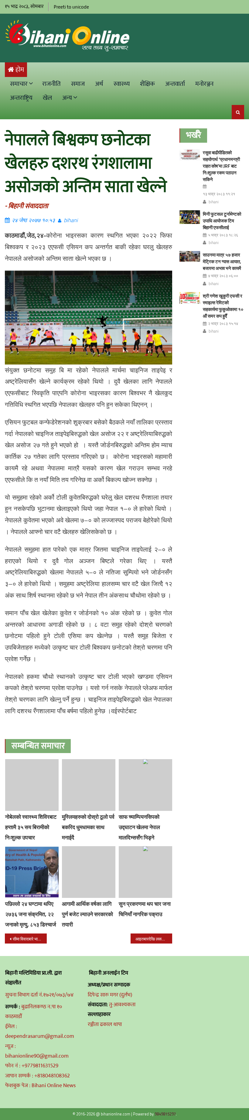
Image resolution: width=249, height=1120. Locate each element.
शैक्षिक (147, 84)
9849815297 (165, 1114)
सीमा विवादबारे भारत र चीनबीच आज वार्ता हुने (30, 939)
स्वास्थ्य (122, 84)
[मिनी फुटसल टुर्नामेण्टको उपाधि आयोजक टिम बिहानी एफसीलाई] (189, 217)
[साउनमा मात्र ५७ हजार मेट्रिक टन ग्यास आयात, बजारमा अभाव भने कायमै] (189, 256)
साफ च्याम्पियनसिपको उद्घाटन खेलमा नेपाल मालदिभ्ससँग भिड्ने (139, 827)
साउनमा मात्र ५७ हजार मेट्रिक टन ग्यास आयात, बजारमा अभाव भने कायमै (222, 261)
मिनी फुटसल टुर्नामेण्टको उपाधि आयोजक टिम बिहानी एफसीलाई (222, 221)
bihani (71, 220)
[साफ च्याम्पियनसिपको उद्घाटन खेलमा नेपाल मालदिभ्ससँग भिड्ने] (145, 785)
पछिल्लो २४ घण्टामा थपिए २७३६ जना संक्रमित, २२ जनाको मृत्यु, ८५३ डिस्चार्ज (30, 914)
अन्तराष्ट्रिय (21, 97)
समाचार (19, 84)
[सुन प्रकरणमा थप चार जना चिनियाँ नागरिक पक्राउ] (145, 872)
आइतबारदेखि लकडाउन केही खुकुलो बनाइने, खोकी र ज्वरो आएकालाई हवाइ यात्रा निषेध (153, 939)
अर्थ (99, 84)
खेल (47, 97)
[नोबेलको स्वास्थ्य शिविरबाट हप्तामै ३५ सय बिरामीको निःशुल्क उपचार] (32, 785)
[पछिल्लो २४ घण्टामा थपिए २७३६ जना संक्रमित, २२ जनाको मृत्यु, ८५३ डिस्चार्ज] (32, 872)
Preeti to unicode (71, 6)
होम (19, 69)
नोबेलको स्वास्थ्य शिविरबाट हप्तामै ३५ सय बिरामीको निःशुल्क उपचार (30, 827)
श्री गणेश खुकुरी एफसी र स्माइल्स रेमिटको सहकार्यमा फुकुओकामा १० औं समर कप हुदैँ (223, 305)
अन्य (67, 97)
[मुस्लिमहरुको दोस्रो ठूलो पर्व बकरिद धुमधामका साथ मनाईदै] (88, 785)
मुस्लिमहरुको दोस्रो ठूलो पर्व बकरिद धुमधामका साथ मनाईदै (88, 827)
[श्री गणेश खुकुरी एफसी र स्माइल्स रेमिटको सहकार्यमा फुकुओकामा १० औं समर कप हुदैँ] (189, 298)
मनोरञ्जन (204, 84)
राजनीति (51, 84)
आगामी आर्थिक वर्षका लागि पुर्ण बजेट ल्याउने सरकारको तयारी (87, 914)
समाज (78, 84)
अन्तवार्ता (175, 84)
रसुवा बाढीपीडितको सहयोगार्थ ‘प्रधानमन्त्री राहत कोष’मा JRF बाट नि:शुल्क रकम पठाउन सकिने (221, 166)
